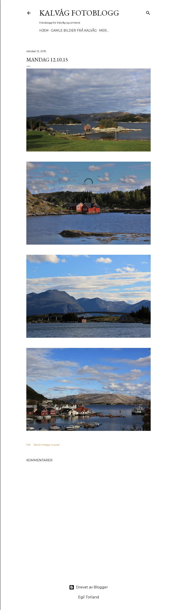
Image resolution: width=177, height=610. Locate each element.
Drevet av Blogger (92, 587)
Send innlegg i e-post (47, 444)
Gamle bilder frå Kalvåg (74, 30)
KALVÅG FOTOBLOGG (79, 13)
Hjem (44, 30)
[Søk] (148, 12)
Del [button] (28, 444)
